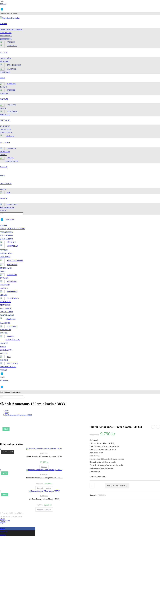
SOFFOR (3, 225)
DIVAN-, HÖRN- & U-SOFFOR (12, 229)
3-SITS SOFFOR (6, 235)
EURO (3, 535)
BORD (2, 271)
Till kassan (3, 4)
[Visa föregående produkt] (153, 427)
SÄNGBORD (5, 257)
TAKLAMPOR (6, 308)
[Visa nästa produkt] (158, 427)
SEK (2, 529)
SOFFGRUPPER (6, 232)
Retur (1, 523)
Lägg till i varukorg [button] (44, 488)
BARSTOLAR (5, 302)
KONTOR (4, 360)
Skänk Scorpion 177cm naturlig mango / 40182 (44, 456)
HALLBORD (5, 323)
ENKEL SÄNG (6, 268)
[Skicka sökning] (24, 397)
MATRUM (4, 288)
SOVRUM (4, 250)
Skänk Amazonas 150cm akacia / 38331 (18, 415)
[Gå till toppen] (0, 525)
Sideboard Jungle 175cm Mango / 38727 (44, 499)
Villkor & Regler (5, 520)
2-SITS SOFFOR (6, 239)
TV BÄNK (4, 278)
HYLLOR (4, 333)
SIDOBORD (5, 285)
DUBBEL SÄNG (6, 253)
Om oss (2, 519)
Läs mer (44, 467)
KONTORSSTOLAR (8, 367)
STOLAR (3, 295)
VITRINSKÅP (5, 330)
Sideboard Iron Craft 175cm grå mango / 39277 (44, 478)
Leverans (2, 522)
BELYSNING (5, 305)
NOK (4, 532)
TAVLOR (3, 353)
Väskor (3, 347)
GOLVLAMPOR (6, 312)
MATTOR (4, 343)
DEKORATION (6, 350)
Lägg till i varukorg (117, 486)
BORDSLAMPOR (7, 315)
